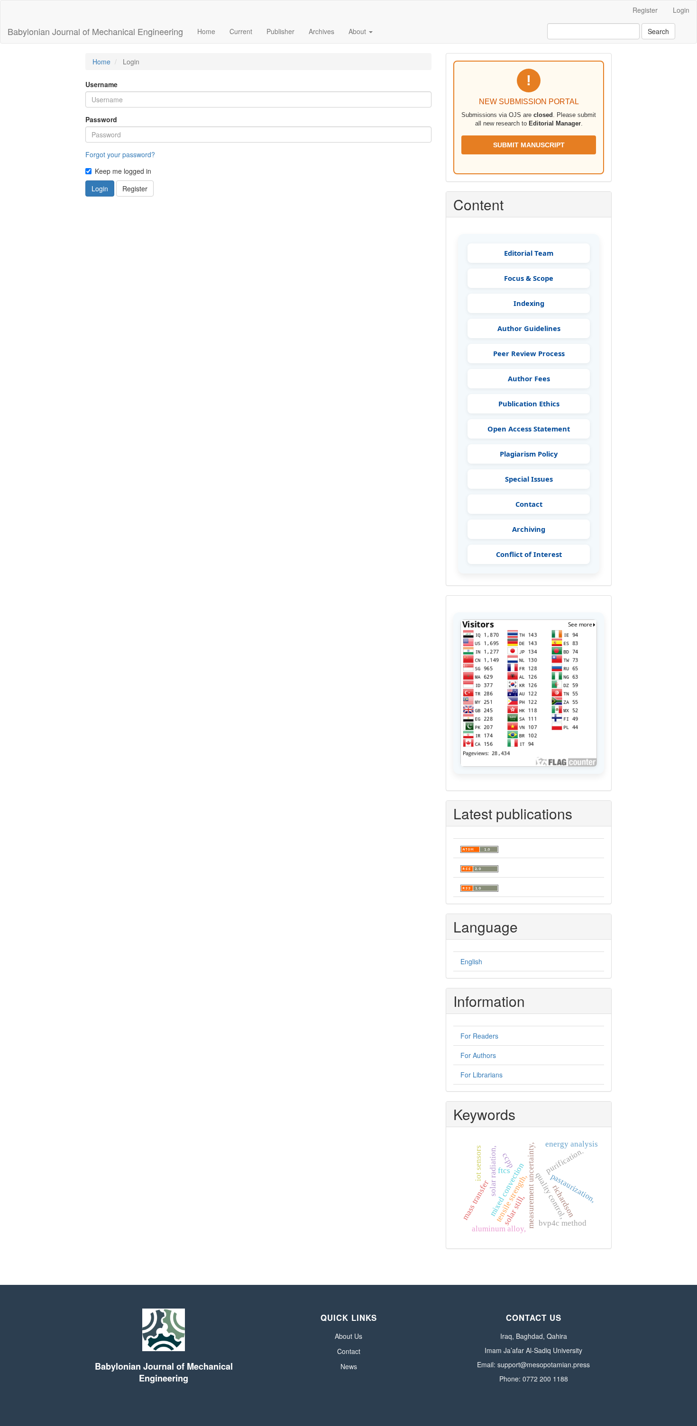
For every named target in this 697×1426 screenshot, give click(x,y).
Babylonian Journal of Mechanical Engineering (95, 31)
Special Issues (529, 479)
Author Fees (529, 378)
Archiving (528, 529)
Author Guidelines (528, 328)
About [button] (358, 31)
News (348, 1366)
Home (206, 31)
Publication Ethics (528, 403)
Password (101, 119)
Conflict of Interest (529, 554)
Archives (321, 31)
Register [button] (134, 188)
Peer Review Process (529, 353)
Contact (528, 504)
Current (240, 31)
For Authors (478, 1055)
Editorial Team (528, 253)
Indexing (529, 303)
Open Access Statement (528, 428)
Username (101, 84)
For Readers (479, 1035)
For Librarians (481, 1074)
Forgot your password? (120, 154)
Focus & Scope (528, 278)
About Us (348, 1336)
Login (681, 10)
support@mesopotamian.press (543, 1364)
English (471, 961)
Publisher (280, 31)
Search (658, 31)
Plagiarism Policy (529, 453)
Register (645, 10)
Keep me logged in (123, 171)
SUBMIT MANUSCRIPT (529, 145)
